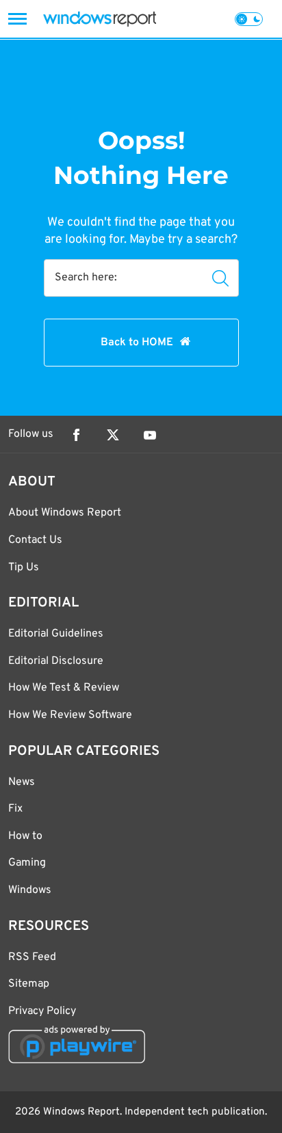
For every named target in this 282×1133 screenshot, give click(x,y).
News (21, 782)
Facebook (76, 435)
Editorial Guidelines (55, 634)
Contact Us (35, 540)
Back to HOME (137, 342)
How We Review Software (70, 715)
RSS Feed (32, 957)
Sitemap (28, 984)
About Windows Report (64, 513)
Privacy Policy (42, 1011)
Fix (15, 809)
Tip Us (23, 567)
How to (25, 836)
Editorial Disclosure (55, 661)
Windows (29, 890)
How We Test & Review (63, 688)
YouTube (150, 435)
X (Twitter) (113, 435)
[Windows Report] (99, 19)
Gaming (27, 863)
